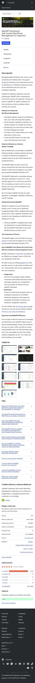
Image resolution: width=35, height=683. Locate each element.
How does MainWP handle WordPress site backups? (10, 452)
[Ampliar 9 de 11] (14, 383)
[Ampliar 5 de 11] (14, 365)
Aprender (4, 628)
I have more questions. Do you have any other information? (11, 470)
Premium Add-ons (23, 306)
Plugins (20, 619)
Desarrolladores (6, 634)
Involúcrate (21, 628)
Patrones (21, 622)
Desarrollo (6, 63)
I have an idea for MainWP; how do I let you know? (10, 464)
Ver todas (30, 586)
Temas (20, 616)
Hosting (4, 619)
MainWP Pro (24, 263)
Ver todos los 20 (29, 538)
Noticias (4, 616)
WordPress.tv (7, 637)
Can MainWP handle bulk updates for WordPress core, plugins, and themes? (13, 415)
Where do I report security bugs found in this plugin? (10, 477)
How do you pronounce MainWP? (12, 458)
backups (30, 542)
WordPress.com (7, 643)
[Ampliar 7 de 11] (14, 374)
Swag (21, 637)
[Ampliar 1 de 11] (14, 347)
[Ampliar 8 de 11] (31, 374)
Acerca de (5, 613)
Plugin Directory (6, 7)
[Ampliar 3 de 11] (14, 356)
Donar (21, 634)
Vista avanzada (6, 557)
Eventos (21, 631)
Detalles (5, 49)
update (31, 548)
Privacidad (5, 622)
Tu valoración (6, 586)
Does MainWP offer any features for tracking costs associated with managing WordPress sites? (12, 430)
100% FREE (19, 254)
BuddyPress (6, 652)
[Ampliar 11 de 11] (14, 392)
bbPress (5, 649)
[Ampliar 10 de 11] (31, 383)
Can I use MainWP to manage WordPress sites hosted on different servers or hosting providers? (13, 445)
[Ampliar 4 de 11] (31, 356)
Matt (4, 646)
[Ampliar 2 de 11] (31, 347)
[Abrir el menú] (32, 2)
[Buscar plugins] (19, 13)
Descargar (6, 43)
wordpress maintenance (26, 552)
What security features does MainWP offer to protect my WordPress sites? (13, 437)
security (26, 548)
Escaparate (21, 613)
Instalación (6, 58)
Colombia (9, 659)
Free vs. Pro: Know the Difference (14, 311)
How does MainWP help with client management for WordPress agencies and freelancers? (12, 422)
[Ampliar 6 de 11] (31, 365)
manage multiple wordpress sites (24, 545)
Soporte (5, 67)
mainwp (6, 38)
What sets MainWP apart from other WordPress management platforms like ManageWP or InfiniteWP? (13, 407)
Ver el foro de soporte (9, 603)
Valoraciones (7, 54)
